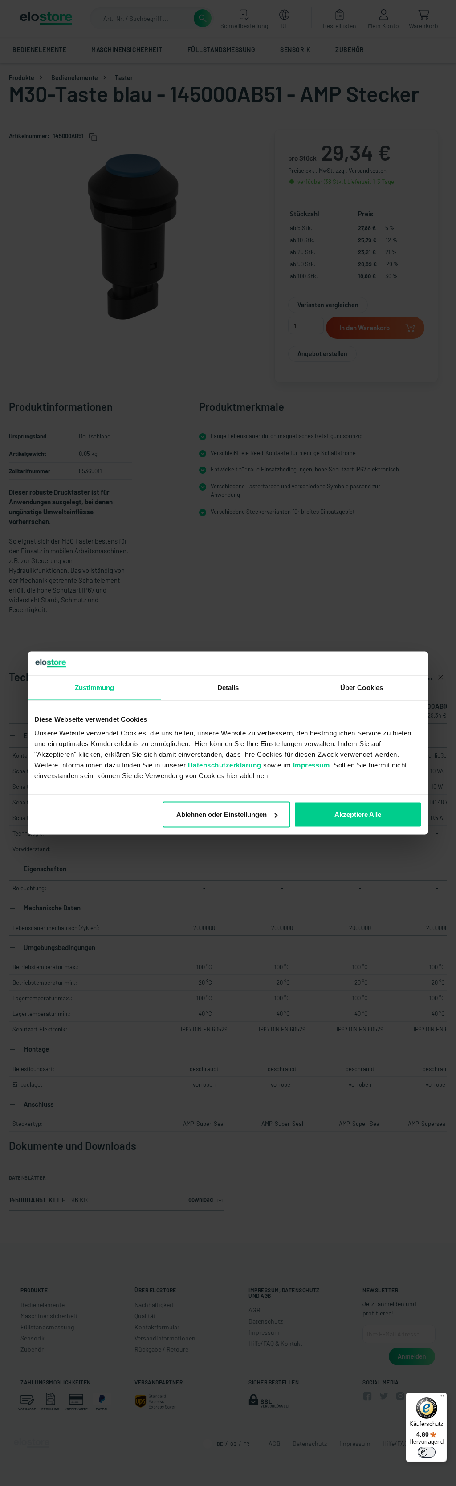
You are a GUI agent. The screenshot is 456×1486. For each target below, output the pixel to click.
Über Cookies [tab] (361, 687)
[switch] (427, 1452)
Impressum (311, 765)
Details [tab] (228, 687)
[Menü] (441, 1398)
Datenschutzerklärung (224, 765)
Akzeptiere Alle (357, 814)
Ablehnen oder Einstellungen (221, 814)
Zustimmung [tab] (94, 687)
